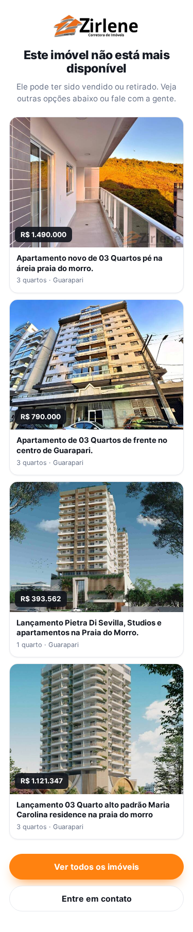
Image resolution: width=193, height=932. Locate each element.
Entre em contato (97, 898)
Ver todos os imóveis (96, 867)
